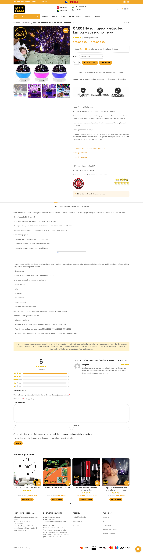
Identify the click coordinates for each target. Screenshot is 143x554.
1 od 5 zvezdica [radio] (26, 399)
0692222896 (63, 10)
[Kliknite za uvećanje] (17, 79)
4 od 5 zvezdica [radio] (31, 399)
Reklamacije (77, 521)
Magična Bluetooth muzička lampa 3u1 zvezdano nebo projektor (116, 490)
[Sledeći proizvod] (128, 23)
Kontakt (76, 525)
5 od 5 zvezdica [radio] (33, 399)
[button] (27, 499)
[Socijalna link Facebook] (124, 1)
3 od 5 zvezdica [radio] (30, 399)
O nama (106, 517)
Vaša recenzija (20, 402)
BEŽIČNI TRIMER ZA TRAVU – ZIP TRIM (57, 488)
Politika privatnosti (110, 530)
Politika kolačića (109, 534)
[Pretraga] (118, 9)
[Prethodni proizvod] (125, 23)
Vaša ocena (19, 399)
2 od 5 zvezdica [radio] (28, 399)
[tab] (55, 205)
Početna (17, 23)
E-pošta (76, 425)
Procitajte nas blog (80, 152)
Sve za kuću (26, 23)
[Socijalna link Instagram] (128, 1)
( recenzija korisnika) (90, 38)
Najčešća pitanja (79, 517)
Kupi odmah (105, 63)
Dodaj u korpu (90, 63)
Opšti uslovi (107, 525)
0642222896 (63, 7)
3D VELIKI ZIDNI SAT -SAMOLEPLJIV (27, 488)
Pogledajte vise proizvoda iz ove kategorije (89, 148)
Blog (104, 521)
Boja (74, 56)
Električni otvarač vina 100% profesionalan (86, 489)
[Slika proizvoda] (27, 472)
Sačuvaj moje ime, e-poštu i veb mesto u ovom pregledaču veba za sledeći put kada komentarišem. (54, 434)
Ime (16, 425)
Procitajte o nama (80, 157)
